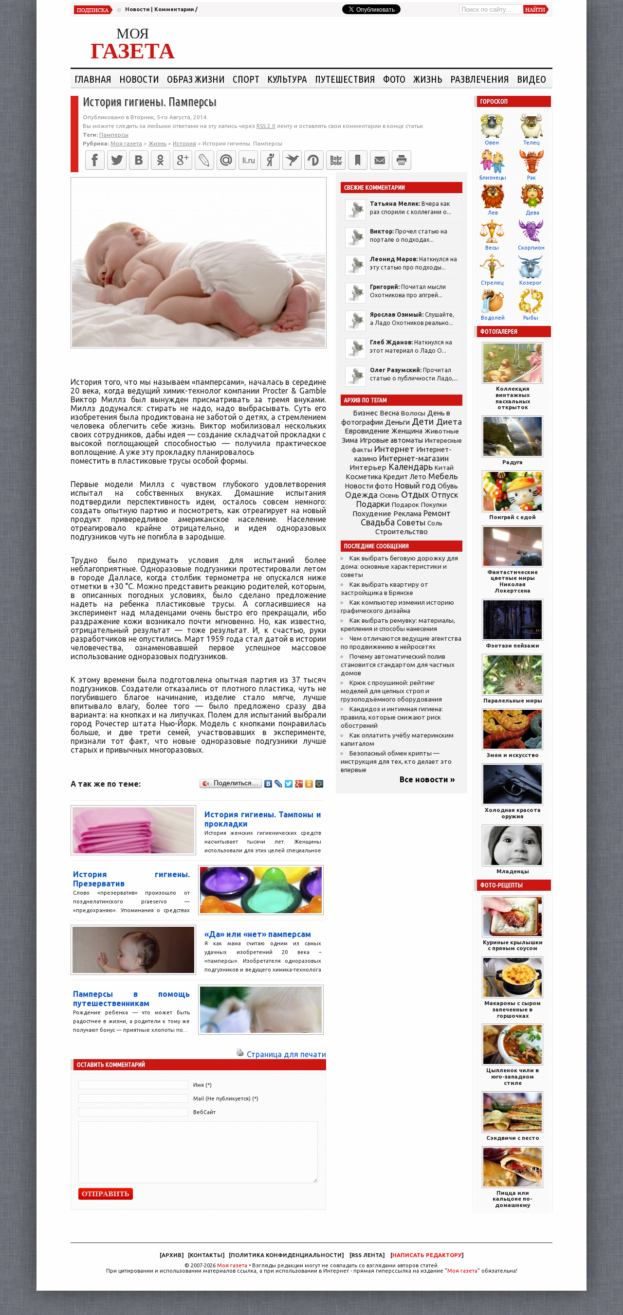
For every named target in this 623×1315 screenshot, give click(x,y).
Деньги (397, 422)
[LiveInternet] (248, 160)
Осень (389, 495)
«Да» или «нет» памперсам (257, 934)
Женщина (406, 431)
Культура (287, 79)
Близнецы (492, 177)
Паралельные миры (512, 700)
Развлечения (479, 79)
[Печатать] (401, 160)
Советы (411, 522)
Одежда (361, 494)
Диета (449, 421)
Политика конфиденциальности (286, 1255)
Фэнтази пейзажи (512, 645)
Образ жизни (196, 79)
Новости (137, 9)
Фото (394, 79)
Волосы (413, 413)
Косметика (364, 477)
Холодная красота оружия (513, 813)
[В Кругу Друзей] (314, 160)
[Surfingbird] (292, 160)
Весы (492, 248)
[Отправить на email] (379, 160)
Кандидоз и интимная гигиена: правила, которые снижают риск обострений (392, 717)
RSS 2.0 (266, 126)
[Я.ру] (270, 160)
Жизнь (427, 79)
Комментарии (174, 9)
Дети (423, 421)
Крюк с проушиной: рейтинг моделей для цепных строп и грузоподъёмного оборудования (391, 691)
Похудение (371, 513)
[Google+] (182, 160)
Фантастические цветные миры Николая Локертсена (512, 581)
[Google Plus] (299, 783)
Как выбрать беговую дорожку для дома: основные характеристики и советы (399, 566)
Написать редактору (426, 1255)
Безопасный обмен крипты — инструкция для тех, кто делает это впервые (396, 762)
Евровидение (367, 431)
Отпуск (444, 494)
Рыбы (530, 318)
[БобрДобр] (336, 160)
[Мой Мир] (319, 783)
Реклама (407, 514)
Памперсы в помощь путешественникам (131, 999)
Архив (172, 1255)
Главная (92, 79)
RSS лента (367, 1255)
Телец (531, 142)
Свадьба (378, 522)
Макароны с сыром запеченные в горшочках (512, 1009)
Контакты (206, 1255)
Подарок (405, 504)
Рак (531, 177)
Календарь (410, 466)
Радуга (512, 462)
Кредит (396, 477)
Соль (434, 523)
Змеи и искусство (513, 755)
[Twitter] (117, 160)
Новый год (415, 485)
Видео (531, 79)
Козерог (530, 283)
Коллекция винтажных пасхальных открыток (512, 397)
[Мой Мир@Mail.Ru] (226, 160)
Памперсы (113, 134)
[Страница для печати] (240, 1054)
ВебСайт (204, 1112)
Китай (444, 467)
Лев (493, 213)
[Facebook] (95, 160)
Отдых (415, 494)
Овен (492, 142)
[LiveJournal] (204, 160)
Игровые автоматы (391, 440)
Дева (532, 213)
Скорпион (531, 248)
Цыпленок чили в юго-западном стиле (512, 1076)
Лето (418, 477)
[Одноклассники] (160, 160)
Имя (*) (202, 1085)
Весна (389, 413)
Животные (441, 431)
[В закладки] (357, 160)
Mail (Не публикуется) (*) (225, 1098)
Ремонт (437, 513)
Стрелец (492, 283)
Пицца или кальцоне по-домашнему (512, 1198)
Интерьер (367, 467)
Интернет (394, 448)
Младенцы (512, 871)
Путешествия (345, 79)
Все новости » (427, 779)
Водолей (493, 318)
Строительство (401, 531)
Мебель (443, 476)
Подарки (373, 503)
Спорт (246, 79)
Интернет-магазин (414, 458)
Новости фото (369, 486)
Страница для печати (286, 1054)
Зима (350, 440)
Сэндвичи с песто (512, 1138)
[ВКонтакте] (138, 160)
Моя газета (232, 1265)
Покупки (434, 504)
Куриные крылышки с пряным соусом (513, 945)
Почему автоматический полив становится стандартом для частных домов (398, 665)
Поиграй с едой (512, 517)
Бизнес (365, 413)
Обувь (448, 486)
